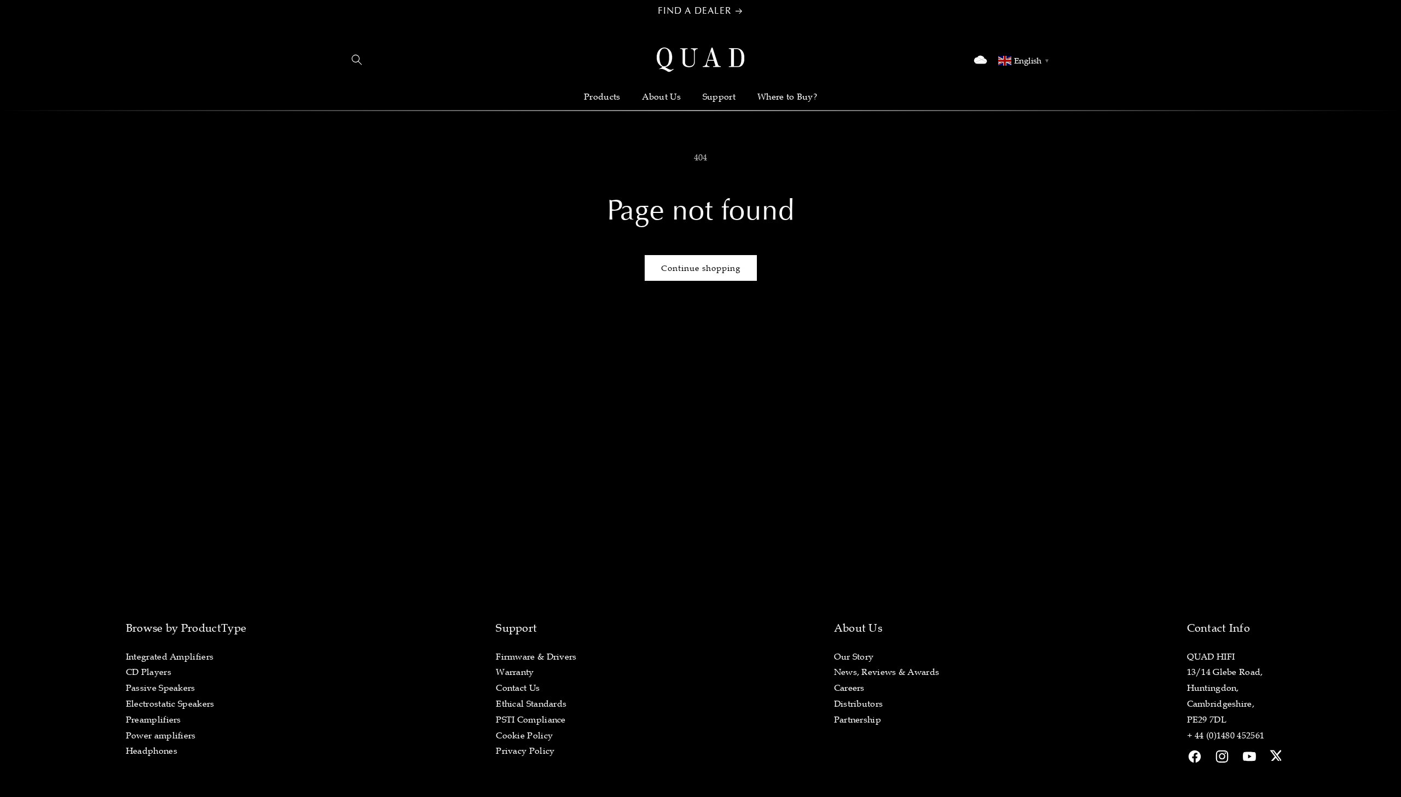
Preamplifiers (153, 719)
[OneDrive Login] (980, 60)
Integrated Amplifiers (169, 656)
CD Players (148, 671)
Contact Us (518, 687)
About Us (661, 96)
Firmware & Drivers (536, 656)
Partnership (857, 719)
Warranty (515, 671)
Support (719, 96)
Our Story (854, 656)
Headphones (151, 750)
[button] (357, 60)
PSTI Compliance (531, 719)
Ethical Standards (531, 703)
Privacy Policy (525, 750)
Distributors (858, 703)
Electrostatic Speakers (170, 703)
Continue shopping (700, 267)
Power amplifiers (161, 735)
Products (602, 96)
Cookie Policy (524, 735)
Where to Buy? (787, 96)
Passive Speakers (160, 687)
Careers (849, 687)
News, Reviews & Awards (887, 671)
